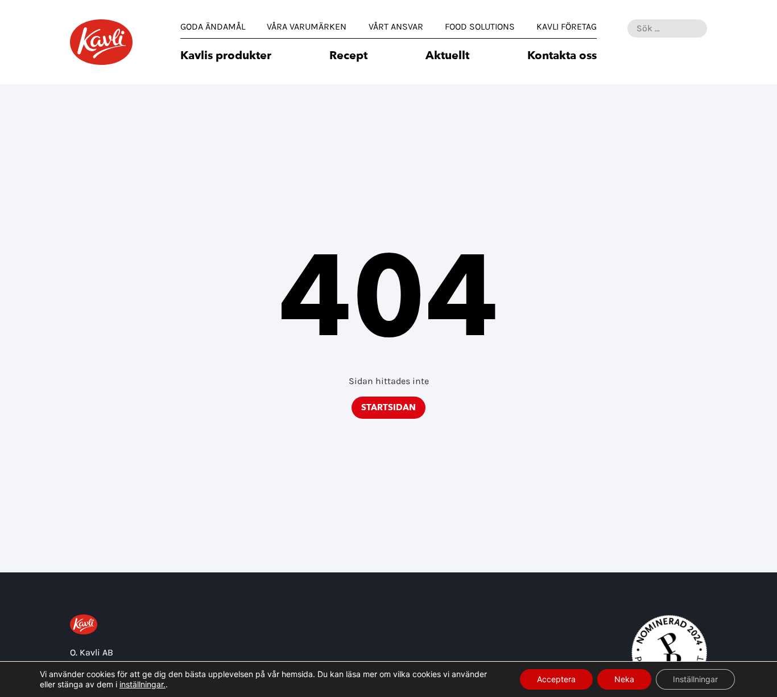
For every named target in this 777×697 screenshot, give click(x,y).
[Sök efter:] (667, 28)
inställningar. (142, 684)
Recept (348, 56)
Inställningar (695, 679)
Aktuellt (447, 56)
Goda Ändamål (212, 26)
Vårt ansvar (396, 26)
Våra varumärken (306, 26)
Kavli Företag (566, 26)
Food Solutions (480, 26)
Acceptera (556, 679)
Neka (624, 679)
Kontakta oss (562, 56)
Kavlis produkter (225, 56)
